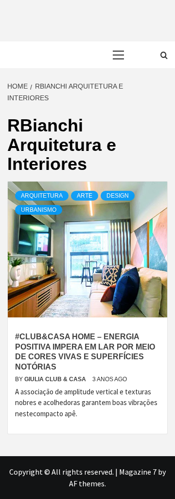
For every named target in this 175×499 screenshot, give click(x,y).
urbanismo (38, 209)
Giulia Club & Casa (56, 379)
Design (117, 195)
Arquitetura (42, 195)
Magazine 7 (138, 472)
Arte (84, 195)
